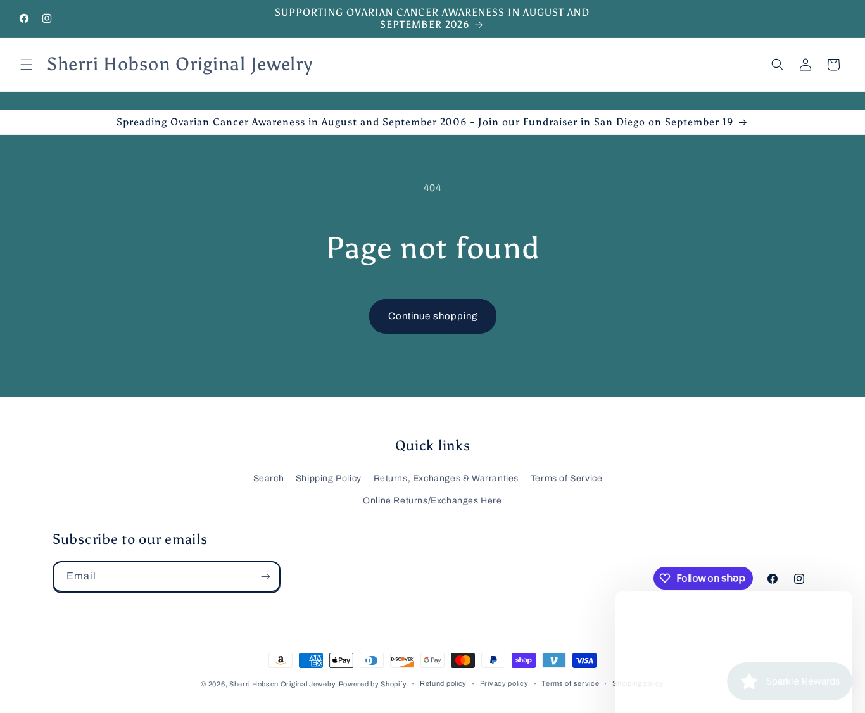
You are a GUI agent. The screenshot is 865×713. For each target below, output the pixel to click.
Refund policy (443, 683)
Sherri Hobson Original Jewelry (282, 684)
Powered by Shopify (373, 684)
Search (268, 478)
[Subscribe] (265, 576)
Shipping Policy (329, 478)
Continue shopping (432, 316)
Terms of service (570, 683)
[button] (27, 65)
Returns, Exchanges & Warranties (446, 478)
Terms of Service (567, 478)
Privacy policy (504, 683)
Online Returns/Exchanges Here (432, 500)
